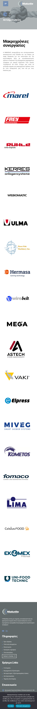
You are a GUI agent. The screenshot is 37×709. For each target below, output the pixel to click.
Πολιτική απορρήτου (10, 644)
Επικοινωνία (7, 647)
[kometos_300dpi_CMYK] (17, 451)
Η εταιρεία (7, 668)
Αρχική (8, 14)
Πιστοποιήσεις (8, 652)
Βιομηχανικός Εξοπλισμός (12, 670)
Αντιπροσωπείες (9, 676)
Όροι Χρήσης (8, 641)
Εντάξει (10, 706)
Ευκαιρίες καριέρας (10, 649)
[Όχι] (34, 701)
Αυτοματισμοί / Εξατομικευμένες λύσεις (16, 673)
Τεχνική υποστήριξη (10, 679)
